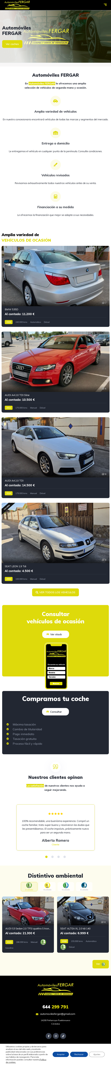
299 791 (55, 1007)
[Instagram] (56, 1036)
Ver (98, 963)
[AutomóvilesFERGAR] (55, 36)
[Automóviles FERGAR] (17, 5)
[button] (46, 857)
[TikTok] (63, 1036)
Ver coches (12, 44)
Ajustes (96, 1054)
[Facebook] (49, 1036)
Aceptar (61, 1054)
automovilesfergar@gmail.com (57, 1013)
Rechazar (79, 1054)
